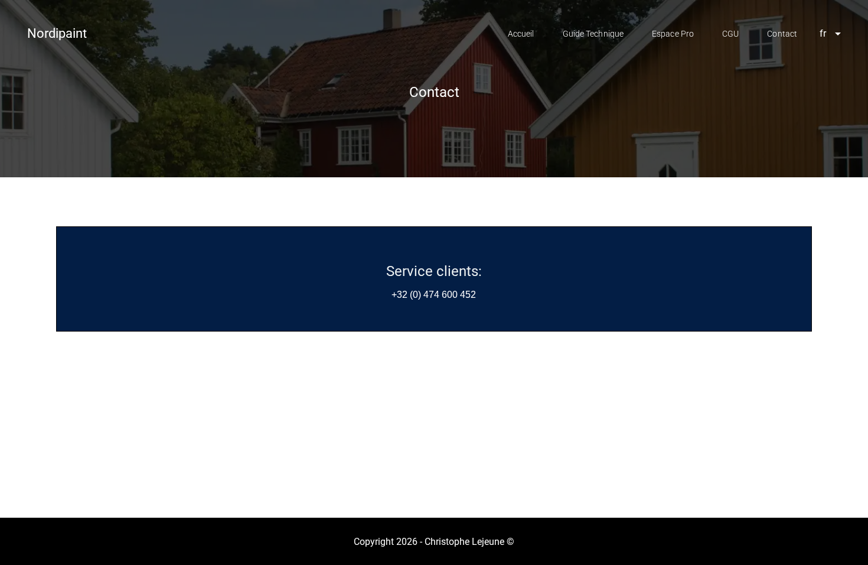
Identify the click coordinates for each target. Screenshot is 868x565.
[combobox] (826, 34)
